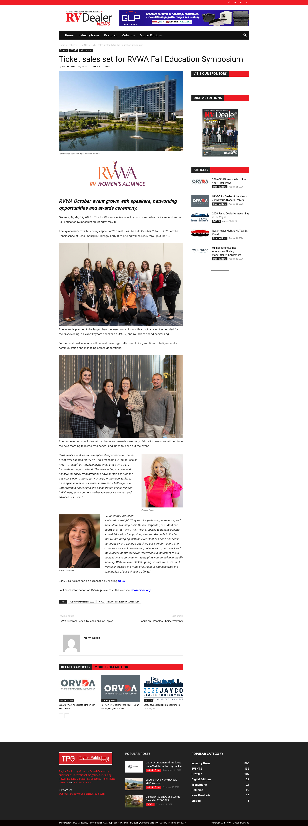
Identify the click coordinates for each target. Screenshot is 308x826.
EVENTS (84, 45)
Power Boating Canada (72, 778)
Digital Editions (151, 35)
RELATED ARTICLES (75, 667)
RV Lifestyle (93, 778)
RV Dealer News (83, 782)
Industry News (89, 35)
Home (69, 35)
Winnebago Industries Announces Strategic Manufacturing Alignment (226, 251)
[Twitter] (246, 2)
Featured (110, 35)
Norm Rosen (68, 66)
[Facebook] (229, 2)
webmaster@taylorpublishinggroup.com (82, 793)
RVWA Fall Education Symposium (123, 601)
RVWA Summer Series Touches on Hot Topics (86, 621)
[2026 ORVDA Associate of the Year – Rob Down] (78, 688)
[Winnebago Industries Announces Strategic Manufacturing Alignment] (200, 251)
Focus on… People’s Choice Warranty (161, 621)
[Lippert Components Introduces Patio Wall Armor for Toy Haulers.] (134, 767)
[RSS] (240, 2)
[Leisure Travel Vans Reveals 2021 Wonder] (134, 784)
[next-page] (67, 715)
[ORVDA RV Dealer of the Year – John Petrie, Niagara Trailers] (120, 688)
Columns (128, 35)
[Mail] (234, 2)
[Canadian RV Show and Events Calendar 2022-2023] (134, 801)
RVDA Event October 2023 (82, 601)
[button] (245, 35)
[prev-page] (61, 715)
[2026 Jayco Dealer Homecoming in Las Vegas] (163, 688)
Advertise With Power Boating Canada (230, 822)
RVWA (101, 601)
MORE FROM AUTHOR (111, 667)
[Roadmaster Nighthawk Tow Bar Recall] (200, 235)
